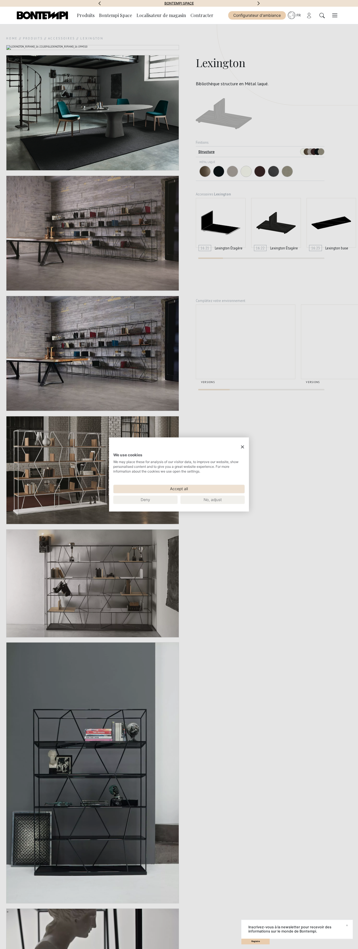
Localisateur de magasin (161, 15)
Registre (255, 941)
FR (298, 15)
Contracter (201, 15)
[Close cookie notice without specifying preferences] (242, 447)
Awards (179, 3)
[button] (99, 3)
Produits (86, 15)
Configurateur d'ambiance (257, 15)
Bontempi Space (115, 15)
